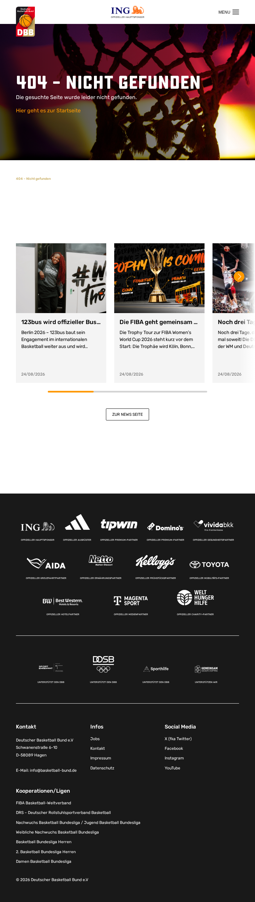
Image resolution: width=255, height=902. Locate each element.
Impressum (100, 758)
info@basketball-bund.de (53, 770)
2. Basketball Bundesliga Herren (46, 851)
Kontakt (97, 748)
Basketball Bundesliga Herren (43, 842)
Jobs (95, 738)
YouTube (172, 768)
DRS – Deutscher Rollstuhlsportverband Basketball (63, 812)
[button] (239, 276)
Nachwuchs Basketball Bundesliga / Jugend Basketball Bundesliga (78, 822)
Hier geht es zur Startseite (48, 110)
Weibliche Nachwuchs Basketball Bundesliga (57, 832)
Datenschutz (102, 768)
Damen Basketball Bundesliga (43, 861)
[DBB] (25, 22)
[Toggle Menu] (228, 12)
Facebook (174, 748)
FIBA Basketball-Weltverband (43, 803)
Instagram (174, 758)
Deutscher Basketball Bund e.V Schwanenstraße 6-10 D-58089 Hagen (44, 748)
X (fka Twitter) (178, 738)
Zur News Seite (127, 414)
